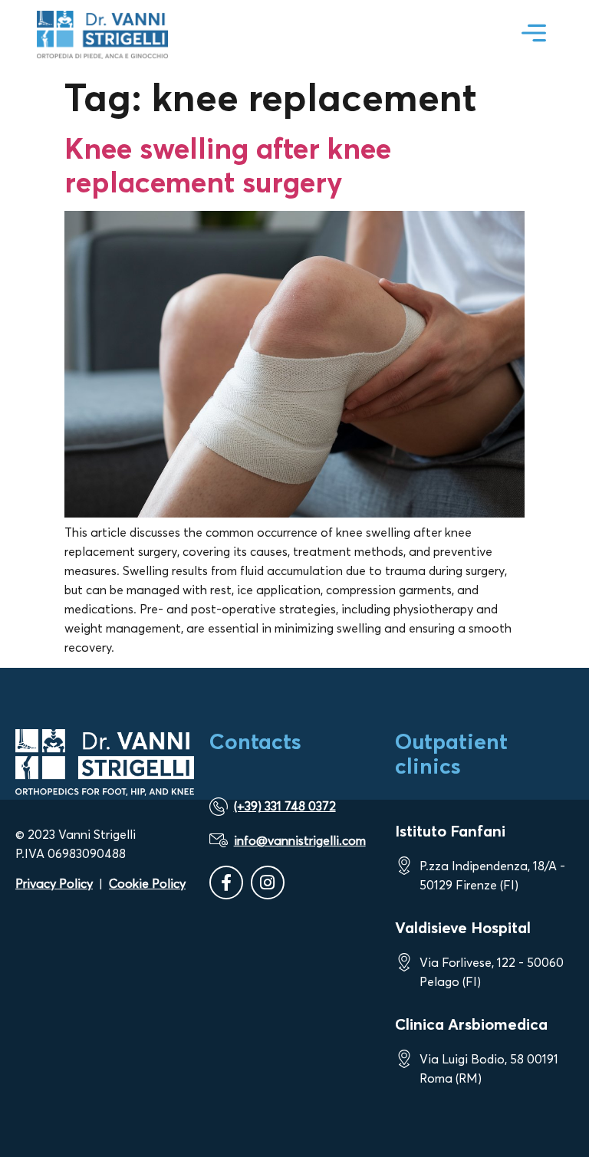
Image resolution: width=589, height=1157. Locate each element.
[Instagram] (268, 882)
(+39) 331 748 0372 (285, 806)
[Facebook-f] (226, 882)
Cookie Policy (147, 883)
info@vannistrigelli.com (300, 840)
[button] (533, 35)
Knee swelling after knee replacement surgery (227, 165)
